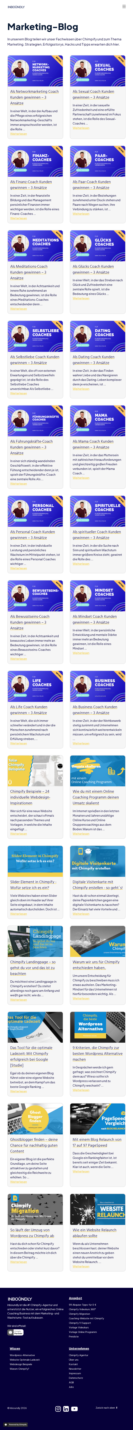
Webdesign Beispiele (21, 1364)
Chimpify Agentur (78, 1355)
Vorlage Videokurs (79, 1328)
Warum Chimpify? (19, 1369)
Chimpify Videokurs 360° (82, 1309)
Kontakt (73, 1364)
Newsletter (75, 1369)
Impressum (75, 1373)
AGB (71, 1383)
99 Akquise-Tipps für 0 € (82, 1305)
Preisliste (74, 1337)
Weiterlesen (18, 134)
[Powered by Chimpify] (15, 1425)
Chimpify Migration (79, 1314)
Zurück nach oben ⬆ (107, 1408)
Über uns (74, 1360)
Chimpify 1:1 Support (80, 1323)
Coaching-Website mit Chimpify (86, 1319)
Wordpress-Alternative (22, 1355)
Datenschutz (76, 1378)
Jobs (71, 1387)
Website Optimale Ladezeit (25, 1360)
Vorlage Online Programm (83, 1332)
